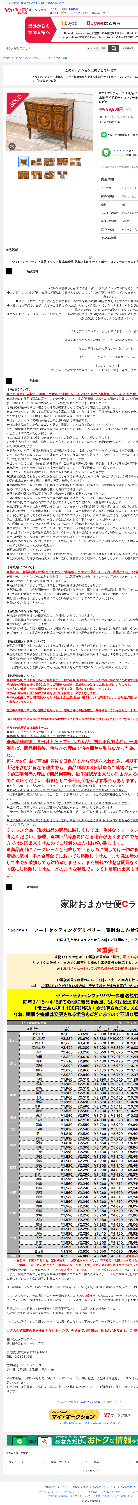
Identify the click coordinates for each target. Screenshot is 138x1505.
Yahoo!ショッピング (104, 1486)
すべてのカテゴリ (96, 48)
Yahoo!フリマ (80, 1486)
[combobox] (44, 48)
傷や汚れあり (129, 196)
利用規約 (93, 1492)
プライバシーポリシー (49, 1492)
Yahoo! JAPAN (129, 1486)
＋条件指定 (128, 48)
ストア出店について (80, 1496)
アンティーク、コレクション (39, 57)
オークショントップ (12, 57)
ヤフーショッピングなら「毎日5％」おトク (86, 13)
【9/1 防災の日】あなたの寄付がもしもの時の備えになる (36, 3)
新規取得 (73, 9)
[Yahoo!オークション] (25, 9)
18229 (134, 155)
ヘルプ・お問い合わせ (123, 1496)
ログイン (54, 13)
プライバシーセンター (74, 1492)
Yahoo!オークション (55, 1486)
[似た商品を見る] (12, 146)
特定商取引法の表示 (57, 1496)
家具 (58, 57)
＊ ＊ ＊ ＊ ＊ (120, 151)
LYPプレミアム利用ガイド (113, 1492)
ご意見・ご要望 (101, 1496)
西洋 (65, 57)
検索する (113, 48)
